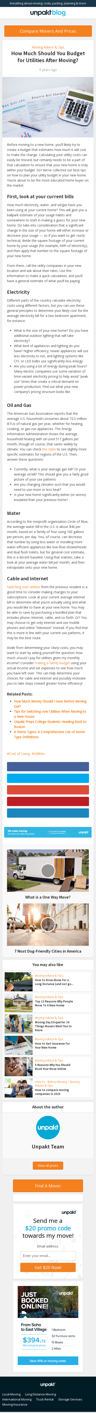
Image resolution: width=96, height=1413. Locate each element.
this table (49, 449)
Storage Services (70, 1399)
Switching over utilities (23, 587)
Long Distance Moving (40, 1394)
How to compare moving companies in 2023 (52, 1092)
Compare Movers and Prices (48, 31)
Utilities (39, 753)
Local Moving (11, 1394)
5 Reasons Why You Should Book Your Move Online (52, 1067)
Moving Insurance (14, 1404)
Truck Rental (45, 1399)
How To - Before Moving (51, 1082)
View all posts (48, 1165)
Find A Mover (48, 1186)
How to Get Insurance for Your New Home (52, 1045)
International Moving (16, 1399)
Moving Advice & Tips (48, 47)
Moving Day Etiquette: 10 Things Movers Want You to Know (53, 1026)
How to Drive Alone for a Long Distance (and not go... (54, 982)
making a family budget (52, 663)
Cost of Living (19, 753)
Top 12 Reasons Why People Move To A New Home (54, 1003)
